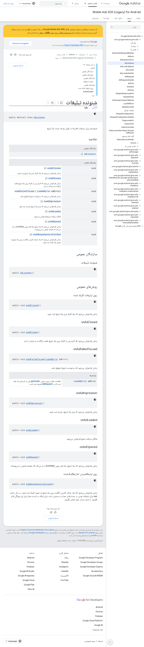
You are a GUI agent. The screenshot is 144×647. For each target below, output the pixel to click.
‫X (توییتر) (64, 576)
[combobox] (53, 3)
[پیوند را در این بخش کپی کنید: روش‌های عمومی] (73, 287)
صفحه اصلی (93, 54)
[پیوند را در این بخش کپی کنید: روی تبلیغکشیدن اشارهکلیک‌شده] (60, 474)
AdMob (135, 3)
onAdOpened (54, 221)
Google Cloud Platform (93, 620)
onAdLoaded (55, 211)
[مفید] (15, 55)
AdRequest (47, 384)
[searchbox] (125, 27)
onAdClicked (54, 168)
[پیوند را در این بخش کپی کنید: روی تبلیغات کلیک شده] (70, 295)
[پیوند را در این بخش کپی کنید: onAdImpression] (72, 393)
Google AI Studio (27, 571)
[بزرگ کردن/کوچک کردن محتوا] (84, 64)
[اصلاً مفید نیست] (11, 55)
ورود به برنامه (8, 3)
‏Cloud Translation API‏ (73, 45)
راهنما (139, 18)
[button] (125, 36)
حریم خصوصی (89, 641)
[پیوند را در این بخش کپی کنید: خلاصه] (85, 139)
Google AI (98, 625)
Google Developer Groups (91, 562)
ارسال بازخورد (18, 65)
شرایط (100, 641)
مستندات (106, 3)
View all (31, 589)
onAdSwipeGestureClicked (47, 234)
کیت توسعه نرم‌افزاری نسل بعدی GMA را (58, 33)
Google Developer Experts (91, 567)
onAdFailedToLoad (24, 191)
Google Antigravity (26, 576)
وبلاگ (66, 558)
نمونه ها (106, 18)
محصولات (82, 54)
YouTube (64, 580)
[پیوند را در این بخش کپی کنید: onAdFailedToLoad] (70, 349)
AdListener (39, 117)
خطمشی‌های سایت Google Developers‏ (43, 533)
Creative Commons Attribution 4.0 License (37, 530)
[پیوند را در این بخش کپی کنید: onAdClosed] (78, 322)
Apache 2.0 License (87, 533)
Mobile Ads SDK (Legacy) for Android (117, 12)
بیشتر (76, 3)
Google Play (29, 585)
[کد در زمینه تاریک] (95, 113)
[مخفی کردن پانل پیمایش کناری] (110, 642)
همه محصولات (97, 629)
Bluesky (65, 562)
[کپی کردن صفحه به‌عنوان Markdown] (52, 103)
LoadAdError (43, 191)
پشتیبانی (95, 18)
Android (30, 558)
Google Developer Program (91, 558)
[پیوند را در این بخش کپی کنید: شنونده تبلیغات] (78, 263)
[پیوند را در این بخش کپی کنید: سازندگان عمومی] (72, 254)
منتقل (41, 33)
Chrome (30, 562)
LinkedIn (64, 571)
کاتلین (94, 107)
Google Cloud (28, 580)
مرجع (129, 18)
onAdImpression (52, 201)
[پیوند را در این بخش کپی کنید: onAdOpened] (76, 447)
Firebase (30, 567)
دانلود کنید (118, 18)
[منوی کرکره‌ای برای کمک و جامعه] (84, 3)
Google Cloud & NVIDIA (93, 576)
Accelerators (97, 571)
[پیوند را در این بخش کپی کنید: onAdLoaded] (77, 420)
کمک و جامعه (92, 3)
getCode (35, 381)
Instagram (63, 567)
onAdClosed (55, 178)
